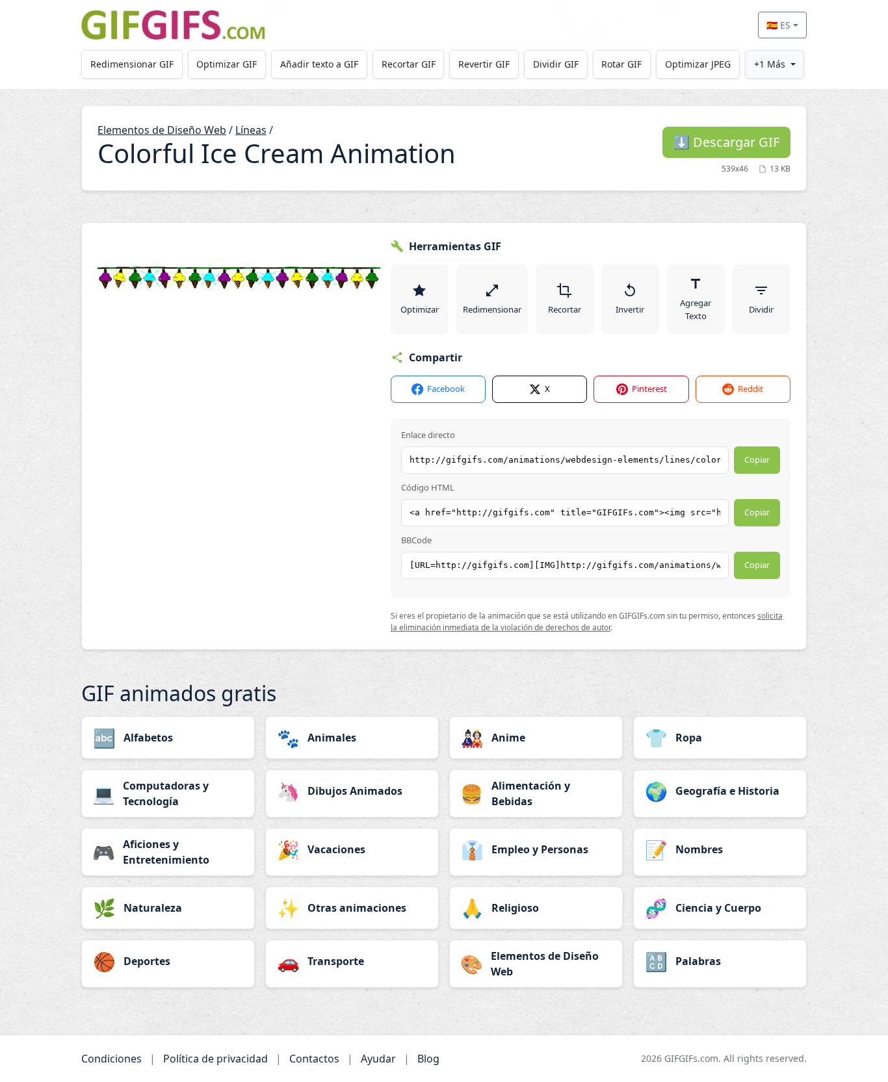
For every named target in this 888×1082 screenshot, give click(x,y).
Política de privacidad (215, 1058)
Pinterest (649, 388)
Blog (428, 1058)
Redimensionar (492, 309)
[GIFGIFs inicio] (173, 25)
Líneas (251, 130)
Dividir (761, 309)
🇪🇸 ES (778, 25)
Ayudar (378, 1058)
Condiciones (111, 1058)
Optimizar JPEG (698, 64)
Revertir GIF (484, 64)
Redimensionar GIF (132, 64)
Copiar (757, 459)
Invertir (630, 309)
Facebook (446, 388)
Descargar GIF (726, 142)
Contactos (314, 1058)
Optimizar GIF (226, 64)
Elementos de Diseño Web (162, 130)
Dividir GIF (556, 64)
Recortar (564, 309)
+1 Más (769, 64)
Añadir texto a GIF (319, 64)
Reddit (750, 388)
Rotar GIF (621, 64)
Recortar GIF (409, 64)
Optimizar (419, 309)
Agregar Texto (695, 309)
